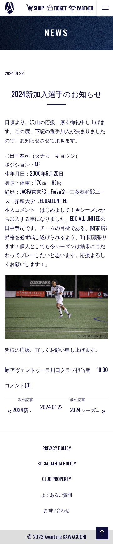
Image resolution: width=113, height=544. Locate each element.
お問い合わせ (56, 510)
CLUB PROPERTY (56, 479)
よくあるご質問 (56, 494)
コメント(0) (17, 385)
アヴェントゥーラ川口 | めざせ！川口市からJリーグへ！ (17, 8)
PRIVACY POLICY (56, 448)
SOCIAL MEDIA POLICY (56, 463)
